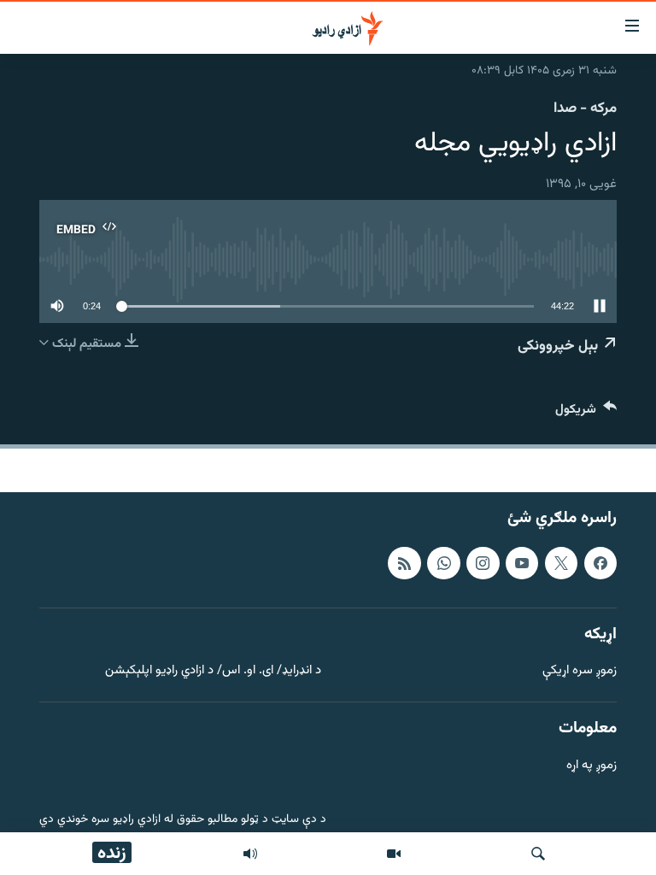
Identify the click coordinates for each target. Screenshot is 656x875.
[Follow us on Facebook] (600, 563)
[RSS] (404, 563)
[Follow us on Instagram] (482, 563)
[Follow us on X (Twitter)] (561, 563)
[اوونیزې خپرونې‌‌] (250, 853)
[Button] (586, 413)
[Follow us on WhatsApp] (443, 563)
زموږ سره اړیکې (579, 671)
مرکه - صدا (585, 108)
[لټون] (538, 853)
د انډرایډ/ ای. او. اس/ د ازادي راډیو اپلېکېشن (213, 671)
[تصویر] (393, 853)
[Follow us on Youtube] (522, 563)
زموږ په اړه (591, 766)
